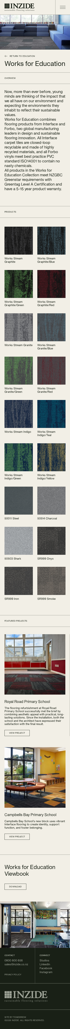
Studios (44, 960)
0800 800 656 (13, 960)
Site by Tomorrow (15, 1017)
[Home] (19, 7)
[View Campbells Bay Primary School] (35, 777)
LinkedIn (45, 964)
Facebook (46, 968)
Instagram (46, 972)
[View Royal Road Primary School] (34, 664)
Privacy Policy (12, 974)
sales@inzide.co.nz (16, 964)
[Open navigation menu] (60, 7)
